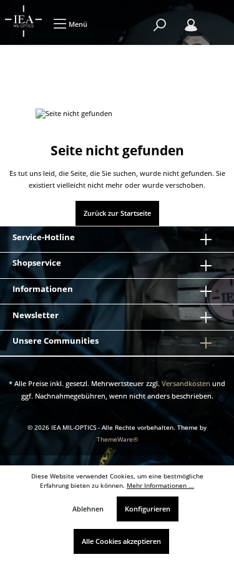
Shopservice (36, 262)
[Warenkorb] (215, 18)
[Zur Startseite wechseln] (23, 21)
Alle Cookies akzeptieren (121, 541)
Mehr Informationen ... (160, 486)
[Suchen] (159, 25)
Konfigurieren (147, 508)
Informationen (42, 288)
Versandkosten (186, 383)
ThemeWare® (117, 439)
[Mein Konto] (191, 25)
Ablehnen (88, 508)
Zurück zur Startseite (117, 213)
